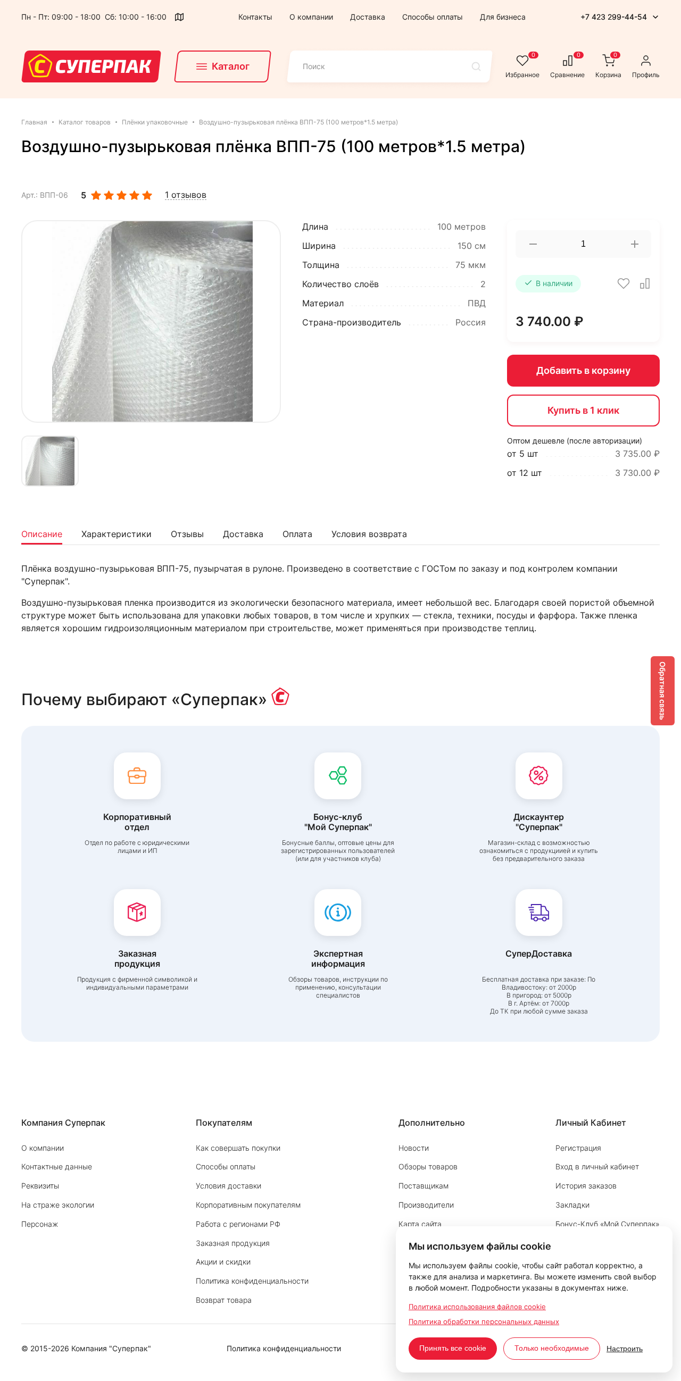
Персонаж (39, 1223)
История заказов (586, 1185)
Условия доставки (228, 1185)
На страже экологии (57, 1204)
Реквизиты (40, 1185)
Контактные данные (56, 1166)
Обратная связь (662, 691)
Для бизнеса (503, 16)
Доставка (367, 16)
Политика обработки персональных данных (484, 1321)
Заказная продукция (233, 1243)
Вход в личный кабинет (597, 1166)
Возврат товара (224, 1299)
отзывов (185, 195)
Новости (413, 1147)
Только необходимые (551, 1348)
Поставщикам (423, 1185)
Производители (426, 1204)
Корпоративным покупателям (248, 1204)
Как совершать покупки (238, 1147)
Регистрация (578, 1147)
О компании (311, 16)
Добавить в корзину (583, 370)
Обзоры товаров (428, 1166)
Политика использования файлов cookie (477, 1306)
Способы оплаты (432, 16)
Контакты (255, 16)
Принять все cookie (452, 1348)
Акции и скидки (223, 1261)
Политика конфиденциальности (252, 1280)
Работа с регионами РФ (238, 1223)
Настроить (625, 1348)
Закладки (572, 1204)
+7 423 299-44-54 (613, 16)
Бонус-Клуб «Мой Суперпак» (607, 1223)
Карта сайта (420, 1223)
